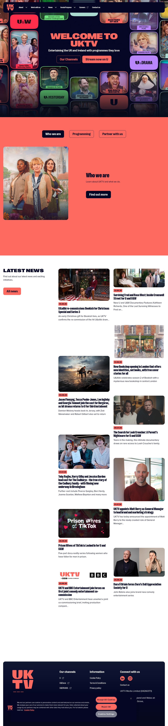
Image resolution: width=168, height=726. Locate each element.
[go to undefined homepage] (22, 684)
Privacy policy (95, 688)
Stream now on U (97, 59)
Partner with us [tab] (112, 134)
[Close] (131, 698)
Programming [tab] (82, 134)
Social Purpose (66, 7)
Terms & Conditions (98, 683)
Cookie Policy (95, 678)
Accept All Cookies (106, 699)
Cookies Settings (106, 714)
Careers (82, 7)
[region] (73, 707)
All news (12, 291)
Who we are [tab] (53, 134)
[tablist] (84, 134)
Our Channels (69, 59)
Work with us (36, 7)
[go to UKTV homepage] (10, 7)
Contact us (96, 7)
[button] (26, 7)
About (21, 7)
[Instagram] (130, 678)
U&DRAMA (63, 688)
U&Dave (62, 683)
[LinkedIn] (122, 678)
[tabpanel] (84, 185)
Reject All (106, 706)
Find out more (98, 194)
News (50, 7)
